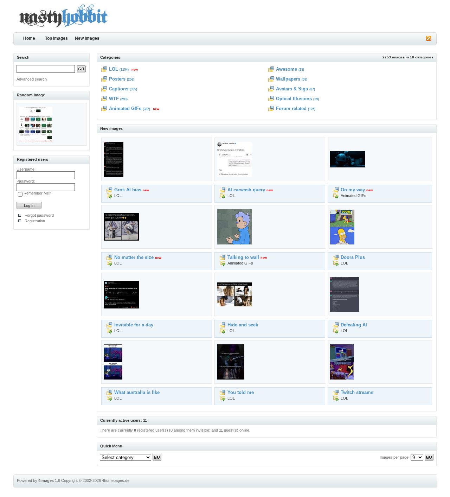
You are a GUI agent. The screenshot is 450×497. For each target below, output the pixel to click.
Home (29, 38)
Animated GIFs (125, 108)
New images (87, 38)
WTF (114, 98)
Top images (56, 38)
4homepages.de (115, 480)
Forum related (291, 108)
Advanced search (32, 79)
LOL (113, 69)
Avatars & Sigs (292, 88)
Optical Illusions (294, 98)
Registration (35, 221)
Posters (117, 79)
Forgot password (39, 215)
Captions (118, 88)
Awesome (286, 69)
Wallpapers (288, 79)
